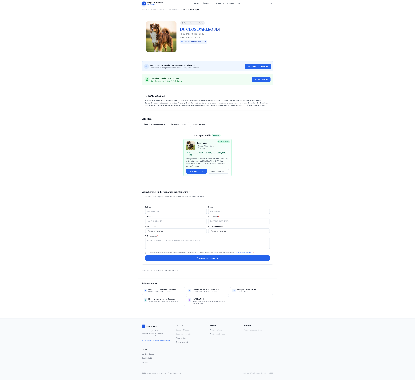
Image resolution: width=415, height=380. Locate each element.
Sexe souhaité (150, 227)
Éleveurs (206, 3)
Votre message (151, 236)
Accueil (144, 10)
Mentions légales (148, 354)
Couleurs (230, 3)
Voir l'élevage (195, 171)
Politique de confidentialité (243, 252)
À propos (145, 362)
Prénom (148, 207)
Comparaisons (218, 3)
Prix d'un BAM (181, 338)
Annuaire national (216, 330)
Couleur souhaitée (215, 227)
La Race (195, 3)
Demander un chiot (218, 171)
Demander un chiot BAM (258, 66)
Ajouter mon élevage (217, 334)
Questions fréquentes (183, 334)
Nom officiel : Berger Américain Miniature (157, 340)
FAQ (239, 3)
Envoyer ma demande (206, 258)
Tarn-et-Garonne (174, 10)
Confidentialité (147, 358)
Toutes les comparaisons (253, 330)
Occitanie (162, 10)
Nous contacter (261, 79)
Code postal (213, 217)
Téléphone (149, 217)
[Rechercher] (271, 3)
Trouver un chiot (182, 342)
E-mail (211, 207)
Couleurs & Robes (182, 330)
